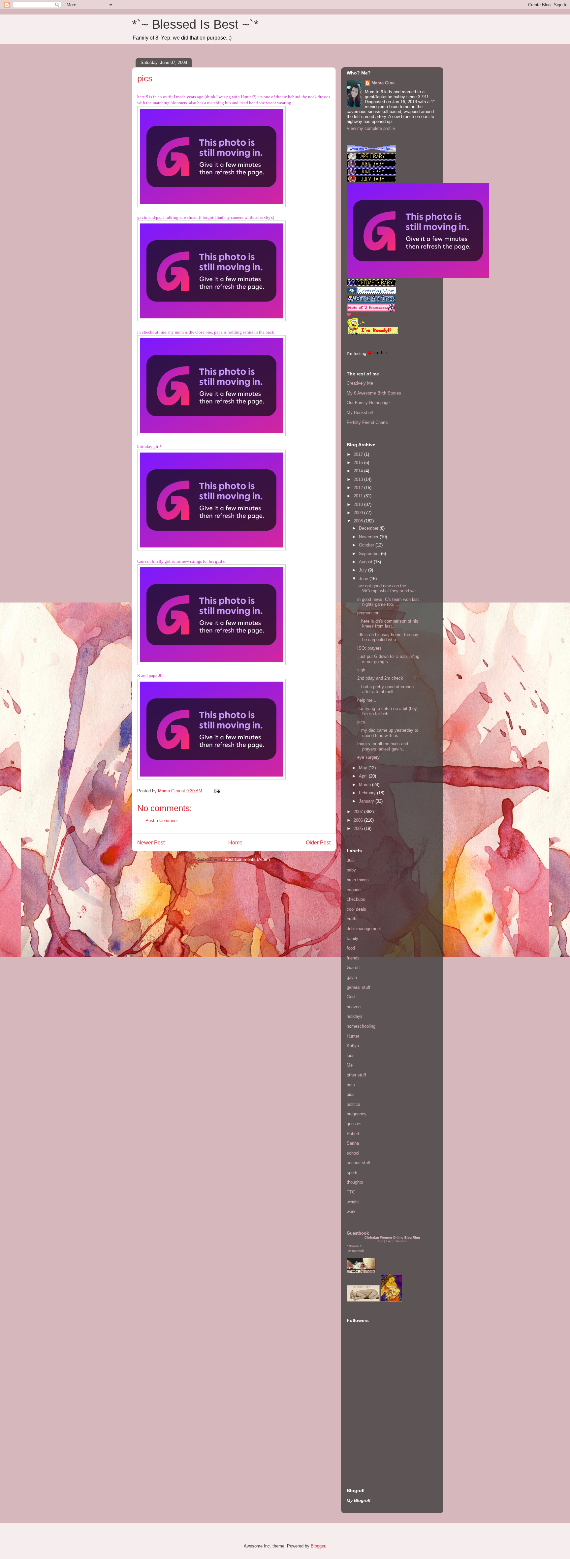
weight (353, 1201)
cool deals (356, 909)
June (364, 578)
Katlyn (353, 1045)
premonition (368, 612)
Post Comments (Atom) (247, 859)
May (363, 767)
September (370, 553)
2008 (359, 520)
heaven (354, 1006)
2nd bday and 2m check (380, 678)
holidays (355, 1016)
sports (353, 1172)
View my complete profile (371, 128)
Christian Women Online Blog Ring (392, 1237)
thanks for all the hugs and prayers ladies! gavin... (382, 746)
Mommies (354, 1246)
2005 (359, 828)
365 (350, 860)
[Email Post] (217, 790)
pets (351, 1084)
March (365, 784)
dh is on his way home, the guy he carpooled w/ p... (387, 637)
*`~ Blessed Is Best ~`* (195, 24)
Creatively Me (360, 383)
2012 (359, 487)
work (351, 1211)
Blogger (318, 1546)
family (352, 938)
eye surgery (368, 757)
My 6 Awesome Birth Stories (374, 393)
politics (353, 1104)
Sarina (353, 1143)
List (389, 1241)
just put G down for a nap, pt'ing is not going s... (388, 659)
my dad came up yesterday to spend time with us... (387, 733)
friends (353, 958)
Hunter (353, 1036)
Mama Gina (383, 82)
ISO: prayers (369, 648)
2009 (359, 512)
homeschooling (361, 1026)
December (369, 528)
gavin (352, 977)
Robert (353, 1133)
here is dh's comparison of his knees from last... (387, 624)
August (366, 561)
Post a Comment (161, 820)
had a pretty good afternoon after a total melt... (385, 689)
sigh (361, 669)
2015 (359, 462)
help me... (366, 700)
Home (235, 842)
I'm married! (355, 1250)
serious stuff (358, 1162)
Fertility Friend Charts (367, 422)
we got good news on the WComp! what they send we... (388, 588)
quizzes (354, 1123)
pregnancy (356, 1113)
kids (351, 1055)
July (363, 570)
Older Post (318, 842)
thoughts (355, 1182)
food (351, 948)
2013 (359, 479)
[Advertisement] (366, 1432)
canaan (354, 889)
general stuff (358, 987)
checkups (356, 899)
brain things (358, 879)
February (368, 792)
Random (401, 1241)
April (364, 776)
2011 (359, 495)
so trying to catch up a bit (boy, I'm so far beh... (387, 711)
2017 (359, 454)
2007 (359, 811)
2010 (359, 504)
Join (380, 1241)
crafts (352, 918)
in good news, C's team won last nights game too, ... (388, 602)
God (351, 996)
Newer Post (151, 842)
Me (350, 1065)
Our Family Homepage (368, 402)
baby (351, 870)
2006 (359, 820)
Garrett (353, 967)
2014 (359, 470)
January (367, 801)
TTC (351, 1192)
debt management (364, 928)
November (369, 536)
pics (361, 722)
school (353, 1153)
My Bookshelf (360, 412)
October (367, 545)
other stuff (356, 1075)
